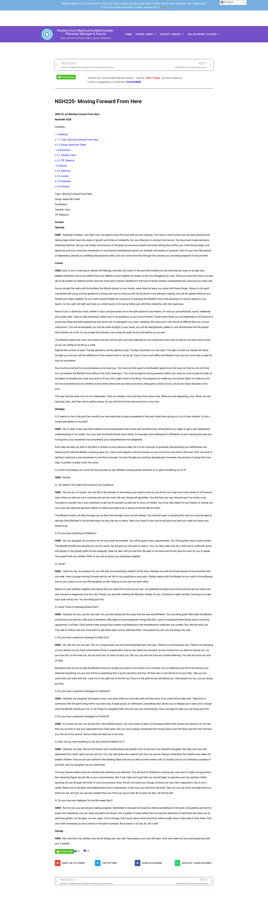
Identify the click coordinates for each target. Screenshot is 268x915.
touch (163, 7)
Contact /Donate (170, 34)
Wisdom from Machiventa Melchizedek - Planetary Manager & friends (86, 32)
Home (128, 34)
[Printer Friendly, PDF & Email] (66, 77)
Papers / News (144, 34)
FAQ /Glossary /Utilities (202, 34)
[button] (74, 863)
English (228, 2)
